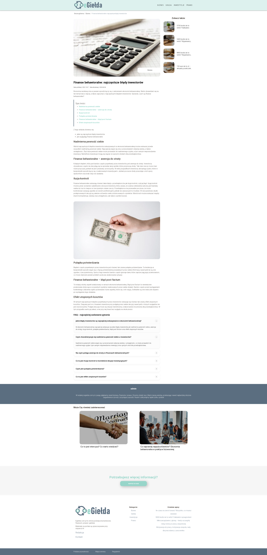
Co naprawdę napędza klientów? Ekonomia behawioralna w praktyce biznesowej (160, 448)
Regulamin (116, 552)
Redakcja (80, 532)
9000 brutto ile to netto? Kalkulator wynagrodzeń (173, 517)
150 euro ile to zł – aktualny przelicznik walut (184, 67)
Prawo (189, 5)
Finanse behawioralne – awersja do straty (95, 110)
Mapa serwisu (100, 552)
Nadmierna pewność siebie (89, 107)
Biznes (160, 5)
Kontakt (79, 537)
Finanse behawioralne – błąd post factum (95, 119)
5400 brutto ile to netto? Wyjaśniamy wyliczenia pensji (184, 40)
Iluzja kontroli (84, 113)
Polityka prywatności (81, 552)
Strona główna (79, 13)
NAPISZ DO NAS (133, 483)
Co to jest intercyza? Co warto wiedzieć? (99, 446)
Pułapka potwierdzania (88, 116)
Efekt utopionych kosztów (89, 123)
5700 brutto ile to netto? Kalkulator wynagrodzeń (183, 27)
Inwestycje (179, 5)
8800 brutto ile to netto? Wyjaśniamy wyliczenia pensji (184, 54)
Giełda (169, 5)
